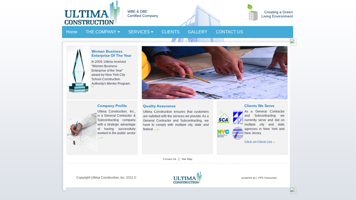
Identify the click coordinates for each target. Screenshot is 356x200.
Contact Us (169, 159)
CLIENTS (171, 32)
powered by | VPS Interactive (259, 177)
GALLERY (197, 32)
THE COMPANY (102, 32)
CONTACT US (229, 32)
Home (71, 32)
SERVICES (139, 32)
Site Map (187, 159)
